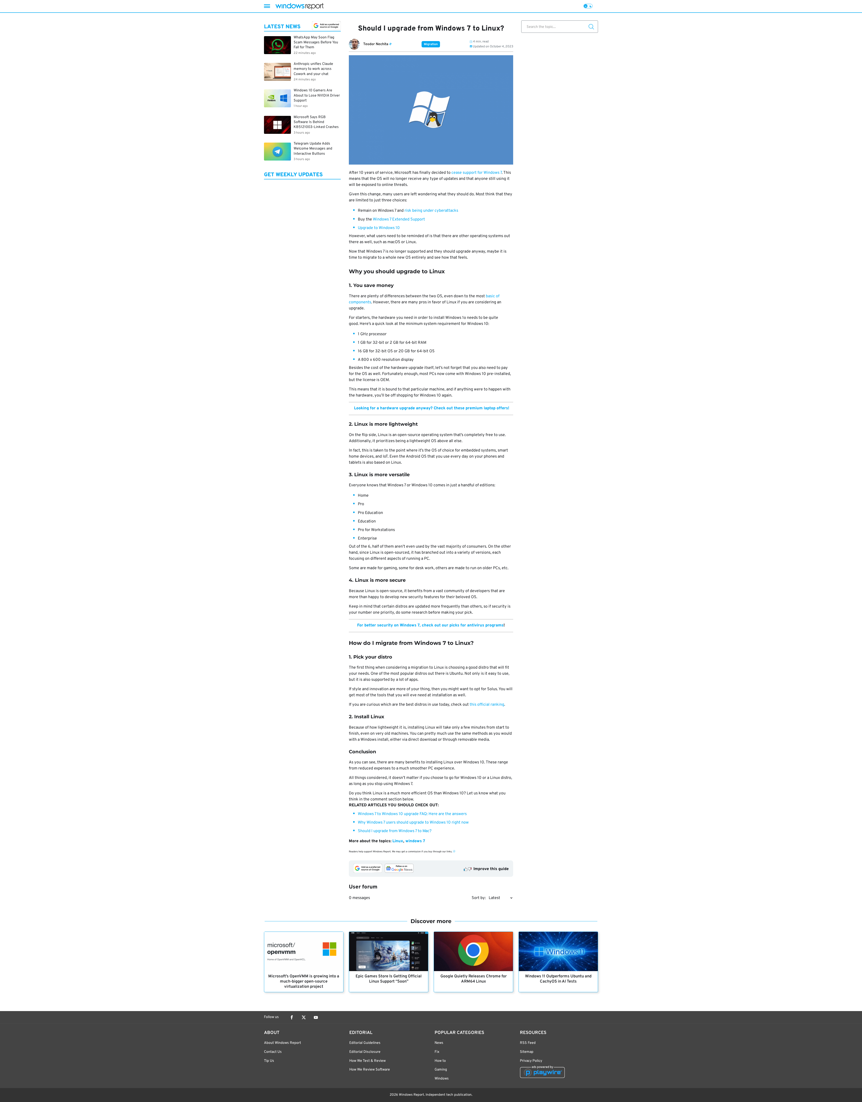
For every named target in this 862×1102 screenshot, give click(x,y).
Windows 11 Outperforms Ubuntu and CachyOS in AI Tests (558, 979)
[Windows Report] (299, 6)
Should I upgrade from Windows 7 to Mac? (394, 831)
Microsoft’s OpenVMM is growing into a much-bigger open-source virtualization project (303, 981)
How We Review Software (369, 1069)
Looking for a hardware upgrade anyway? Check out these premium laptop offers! (431, 408)
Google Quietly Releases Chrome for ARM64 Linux (473, 979)
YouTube (316, 1017)
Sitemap (526, 1052)
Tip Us (269, 1061)
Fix (437, 1052)
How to (440, 1061)
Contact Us (273, 1052)
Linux (397, 841)
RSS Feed (528, 1043)
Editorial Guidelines (364, 1043)
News (439, 1043)
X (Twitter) (304, 1017)
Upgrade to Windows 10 (379, 228)
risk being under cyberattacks (431, 210)
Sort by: (479, 898)
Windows (442, 1078)
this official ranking (487, 704)
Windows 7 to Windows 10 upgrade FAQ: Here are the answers (412, 814)
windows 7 (415, 841)
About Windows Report (282, 1043)
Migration (431, 44)
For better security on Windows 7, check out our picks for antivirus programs (430, 625)
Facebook (292, 1017)
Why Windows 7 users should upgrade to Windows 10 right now (413, 822)
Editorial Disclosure (364, 1052)
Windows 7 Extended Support (399, 219)
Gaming (441, 1069)
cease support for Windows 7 (476, 172)
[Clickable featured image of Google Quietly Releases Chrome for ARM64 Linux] (473, 951)
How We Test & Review (367, 1061)
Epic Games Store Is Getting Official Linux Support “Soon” (389, 979)
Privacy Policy (531, 1061)
